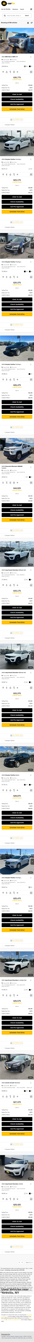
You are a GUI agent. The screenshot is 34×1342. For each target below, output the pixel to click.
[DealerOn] (5, 1334)
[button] (6, 9)
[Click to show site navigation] (31, 9)
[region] (17, 87)
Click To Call (17, 94)
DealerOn (12, 1336)
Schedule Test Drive (17, 109)
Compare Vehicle (9, 124)
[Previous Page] (19, 1262)
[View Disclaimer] (17, 72)
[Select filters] (28, 22)
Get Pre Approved (17, 104)
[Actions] (30, 56)
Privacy (21, 1336)
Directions (15, 9)
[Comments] (31, 72)
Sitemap (17, 1336)
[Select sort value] (31, 22)
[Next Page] (22, 1262)
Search (27, 15)
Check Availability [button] (17, 99)
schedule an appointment (13, 1319)
